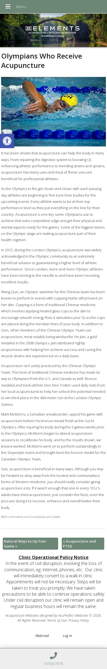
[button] (7, 141)
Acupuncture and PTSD (79, 544)
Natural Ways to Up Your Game (25, 544)
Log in (67, 635)
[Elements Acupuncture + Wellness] (53, 31)
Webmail (42, 635)
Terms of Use (57, 620)
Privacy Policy (78, 620)
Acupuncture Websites (22, 615)
